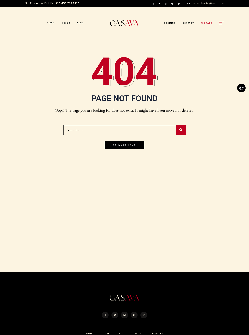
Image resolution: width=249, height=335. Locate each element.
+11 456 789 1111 (68, 3)
